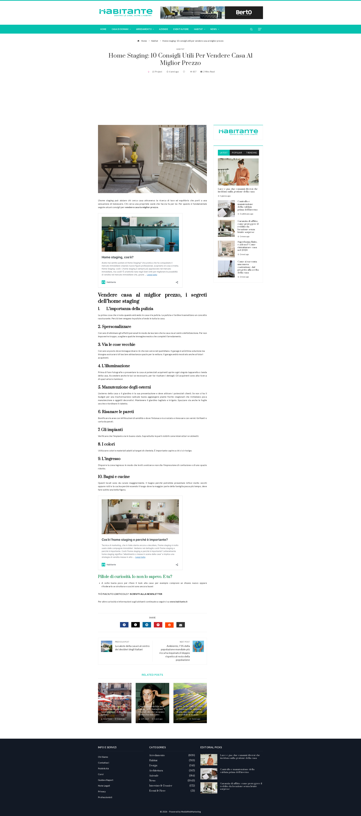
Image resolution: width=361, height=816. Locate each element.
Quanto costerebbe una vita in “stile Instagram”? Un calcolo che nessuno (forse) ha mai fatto (151, 710)
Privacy (102, 791)
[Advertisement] (180, 99)
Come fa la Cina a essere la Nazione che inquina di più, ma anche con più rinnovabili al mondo (190, 710)
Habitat (180, 49)
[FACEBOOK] (124, 624)
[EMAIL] (180, 624)
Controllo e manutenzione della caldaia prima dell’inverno (247, 205)
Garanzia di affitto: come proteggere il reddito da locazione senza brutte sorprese (248, 227)
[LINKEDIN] (147, 624)
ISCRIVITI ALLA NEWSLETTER (146, 594)
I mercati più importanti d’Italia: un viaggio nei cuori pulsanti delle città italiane (114, 710)
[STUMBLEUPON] (169, 625)
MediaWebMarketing (191, 811)
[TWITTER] (135, 624)
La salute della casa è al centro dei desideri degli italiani (132, 646)
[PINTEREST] (158, 624)
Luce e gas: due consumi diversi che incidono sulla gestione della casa (238, 190)
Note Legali (104, 785)
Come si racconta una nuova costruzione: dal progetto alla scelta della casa (248, 267)
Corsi (101, 774)
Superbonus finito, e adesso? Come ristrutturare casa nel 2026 (247, 246)
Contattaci (103, 762)
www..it (178, 601)
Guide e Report (105, 780)
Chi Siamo (103, 756)
